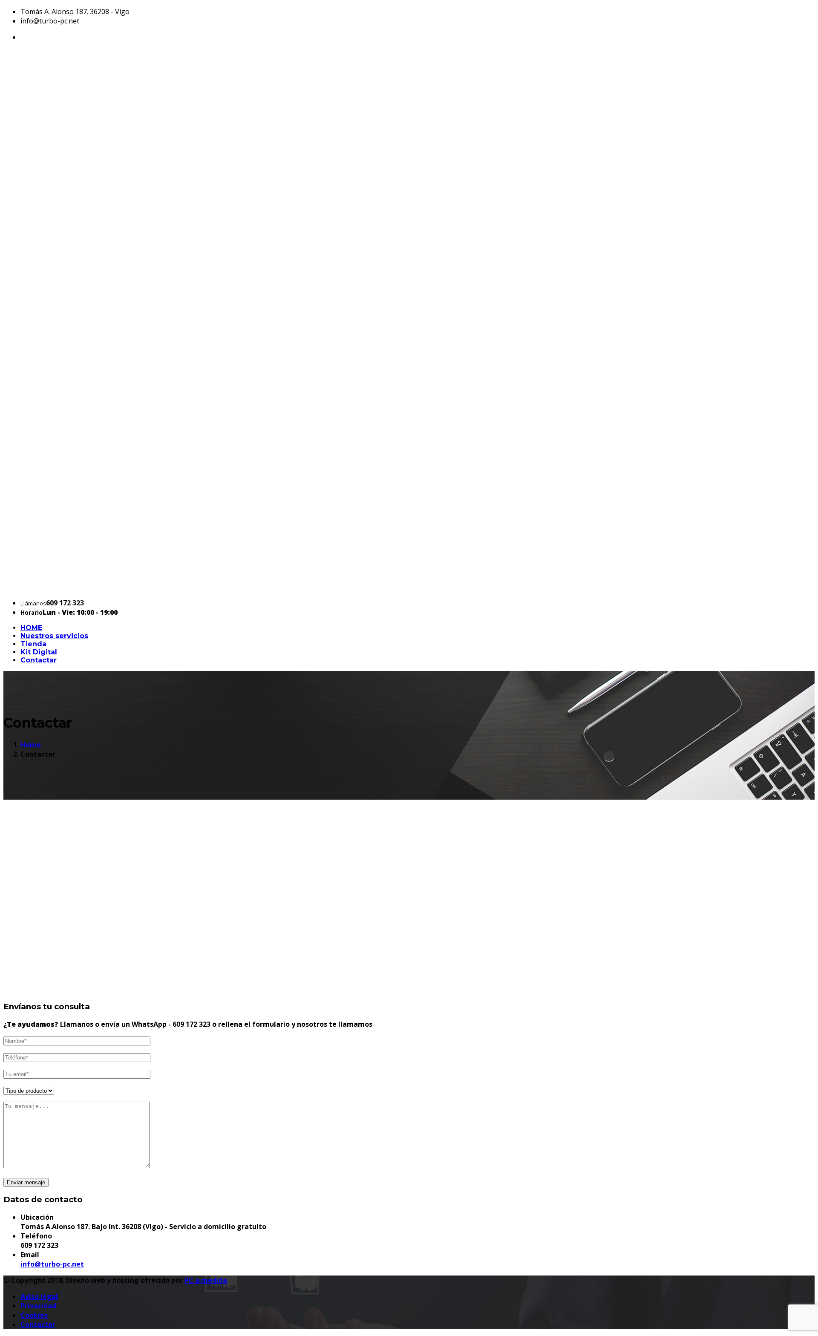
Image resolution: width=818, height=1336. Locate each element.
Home (30, 744)
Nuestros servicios (54, 636)
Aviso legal (39, 1296)
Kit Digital (38, 652)
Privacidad (38, 1305)
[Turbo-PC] (409, 586)
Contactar (38, 660)
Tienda (33, 644)
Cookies (34, 1315)
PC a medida (205, 1280)
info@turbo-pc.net (52, 1264)
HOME (31, 628)
